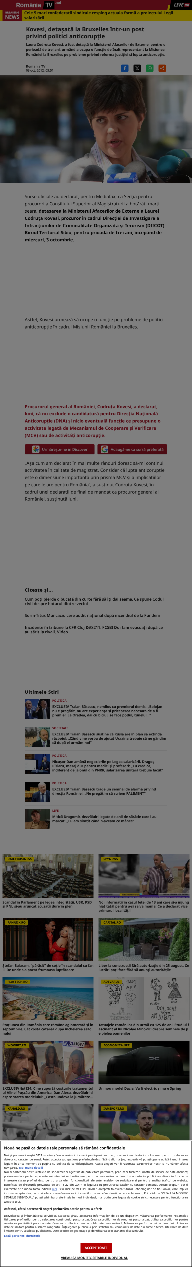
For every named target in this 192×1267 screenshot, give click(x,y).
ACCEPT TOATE (96, 1247)
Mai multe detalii (31, 1167)
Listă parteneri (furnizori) (22, 1235)
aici (54, 1189)
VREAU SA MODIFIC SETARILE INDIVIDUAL (94, 1257)
